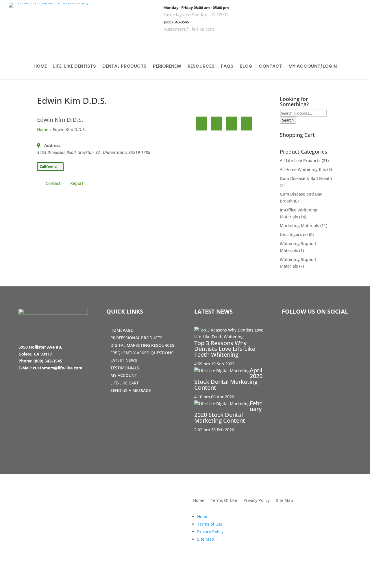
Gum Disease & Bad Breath (306, 178)
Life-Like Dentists (74, 66)
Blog (246, 66)
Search (288, 120)
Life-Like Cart (124, 383)
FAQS (227, 66)
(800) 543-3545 (176, 22)
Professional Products (136, 337)
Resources (201, 66)
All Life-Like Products (300, 160)
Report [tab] (76, 183)
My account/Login (312, 66)
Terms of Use (210, 524)
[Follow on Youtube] (354, 40)
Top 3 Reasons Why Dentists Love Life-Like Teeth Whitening (224, 348)
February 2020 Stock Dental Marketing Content (228, 411)
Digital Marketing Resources (142, 345)
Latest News (123, 360)
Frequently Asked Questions (141, 353)
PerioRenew (167, 66)
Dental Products (124, 66)
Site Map (284, 500)
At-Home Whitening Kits (303, 169)
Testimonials (124, 368)
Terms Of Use (224, 500)
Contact (270, 66)
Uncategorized (294, 234)
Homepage (121, 330)
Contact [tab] (53, 183)
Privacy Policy (256, 500)
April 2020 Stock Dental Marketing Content (228, 378)
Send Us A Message (130, 390)
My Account (123, 375)
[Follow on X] (337, 40)
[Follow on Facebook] (320, 40)
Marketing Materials (299, 225)
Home (40, 66)
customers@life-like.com (189, 29)
